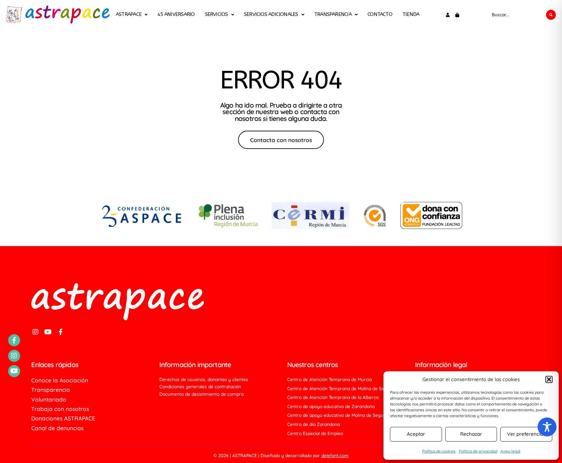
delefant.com (335, 455)
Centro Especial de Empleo (315, 433)
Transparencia (333, 14)
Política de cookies (439, 451)
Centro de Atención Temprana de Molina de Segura (340, 388)
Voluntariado (48, 399)
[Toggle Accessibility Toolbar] (547, 427)
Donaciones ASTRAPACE (63, 418)
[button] (549, 379)
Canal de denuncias (57, 428)
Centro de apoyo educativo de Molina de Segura (337, 415)
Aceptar (416, 434)
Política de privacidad (478, 451)
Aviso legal (510, 451)
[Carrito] (457, 15)
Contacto (380, 14)
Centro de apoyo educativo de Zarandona (331, 406)
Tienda (410, 14)
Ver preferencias (526, 434)
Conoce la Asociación (59, 380)
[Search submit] (551, 15)
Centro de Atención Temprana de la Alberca (333, 397)
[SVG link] (14, 15)
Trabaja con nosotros (60, 409)
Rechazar (471, 434)
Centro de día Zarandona (313, 424)
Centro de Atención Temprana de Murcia (329, 379)
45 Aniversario (175, 14)
